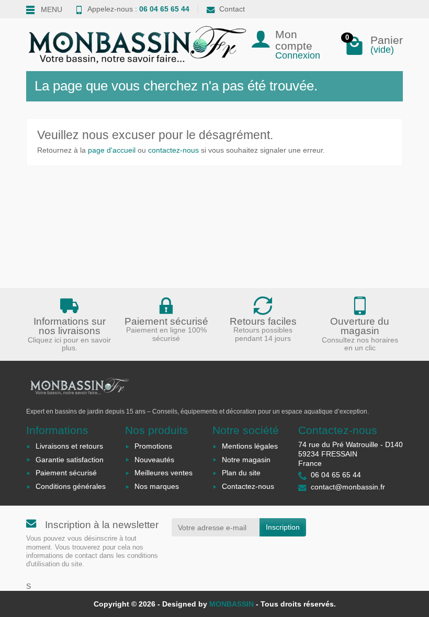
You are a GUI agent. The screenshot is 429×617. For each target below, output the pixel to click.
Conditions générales (71, 486)
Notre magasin (246, 459)
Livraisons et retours (69, 446)
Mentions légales (250, 446)
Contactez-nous (248, 486)
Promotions (153, 446)
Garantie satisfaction (70, 459)
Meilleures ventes (163, 473)
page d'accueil (112, 150)
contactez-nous (173, 150)
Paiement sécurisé (66, 473)
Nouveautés (154, 459)
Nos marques (156, 486)
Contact (232, 9)
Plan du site (241, 473)
